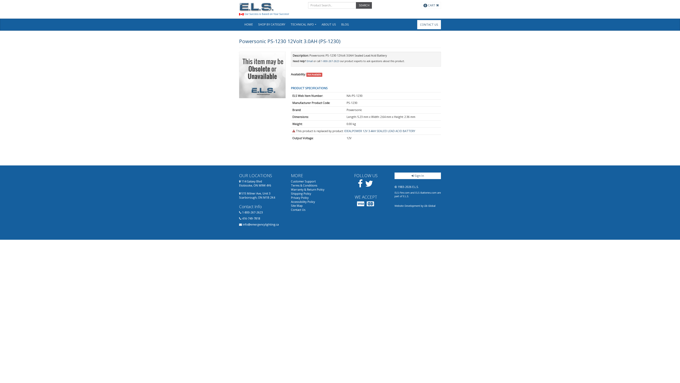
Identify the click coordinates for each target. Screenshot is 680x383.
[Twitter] (369, 186)
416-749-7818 (251, 218)
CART (430, 5)
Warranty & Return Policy (307, 190)
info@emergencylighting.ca (261, 224)
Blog (345, 24)
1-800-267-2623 (330, 61)
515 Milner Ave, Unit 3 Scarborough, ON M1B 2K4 (257, 195)
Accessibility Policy (303, 202)
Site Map (297, 206)
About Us (329, 24)
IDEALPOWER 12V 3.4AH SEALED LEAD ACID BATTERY (379, 131)
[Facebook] (360, 186)
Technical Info (304, 26)
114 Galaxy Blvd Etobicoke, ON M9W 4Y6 (255, 183)
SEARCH (364, 5)
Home (248, 24)
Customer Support (303, 181)
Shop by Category (271, 24)
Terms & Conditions (304, 185)
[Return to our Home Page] (271, 7)
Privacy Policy (300, 198)
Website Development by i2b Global (415, 205)
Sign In (419, 176)
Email (310, 61)
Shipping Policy (301, 194)
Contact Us (429, 25)
